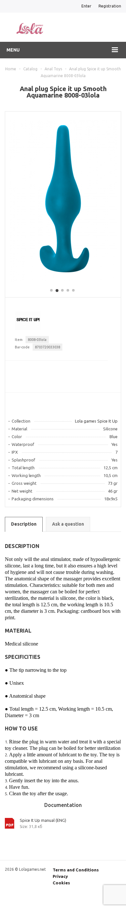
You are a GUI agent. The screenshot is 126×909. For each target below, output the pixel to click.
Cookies (61, 882)
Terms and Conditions (76, 870)
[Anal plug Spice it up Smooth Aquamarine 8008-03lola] (63, 280)
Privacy (60, 876)
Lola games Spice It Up (96, 421)
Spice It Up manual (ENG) (43, 820)
